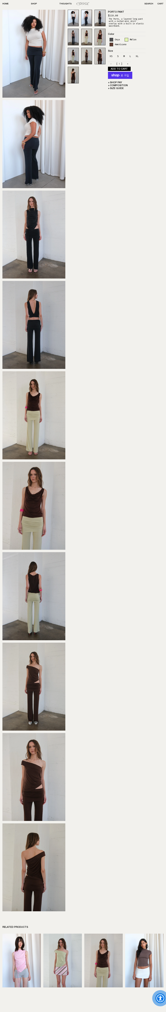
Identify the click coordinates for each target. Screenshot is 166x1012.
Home (5, 4)
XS (111, 56)
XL (137, 56)
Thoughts (65, 4)
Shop (34, 4)
